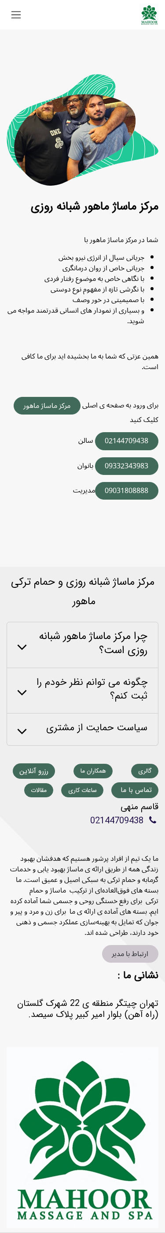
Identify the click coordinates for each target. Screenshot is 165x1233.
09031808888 (126, 490)
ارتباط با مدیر (130, 953)
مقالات (39, 790)
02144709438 (126, 440)
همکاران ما (93, 771)
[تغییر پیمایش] (16, 14)
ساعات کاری (82, 790)
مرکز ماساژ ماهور (46, 405)
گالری (145, 771)
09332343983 (126, 466)
